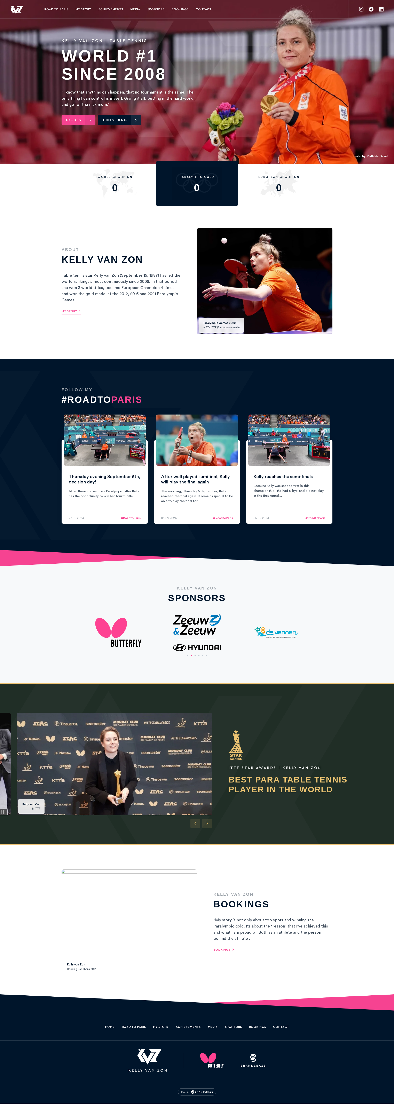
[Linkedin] (381, 9)
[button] (187, 655)
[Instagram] (361, 9)
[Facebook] (371, 9)
